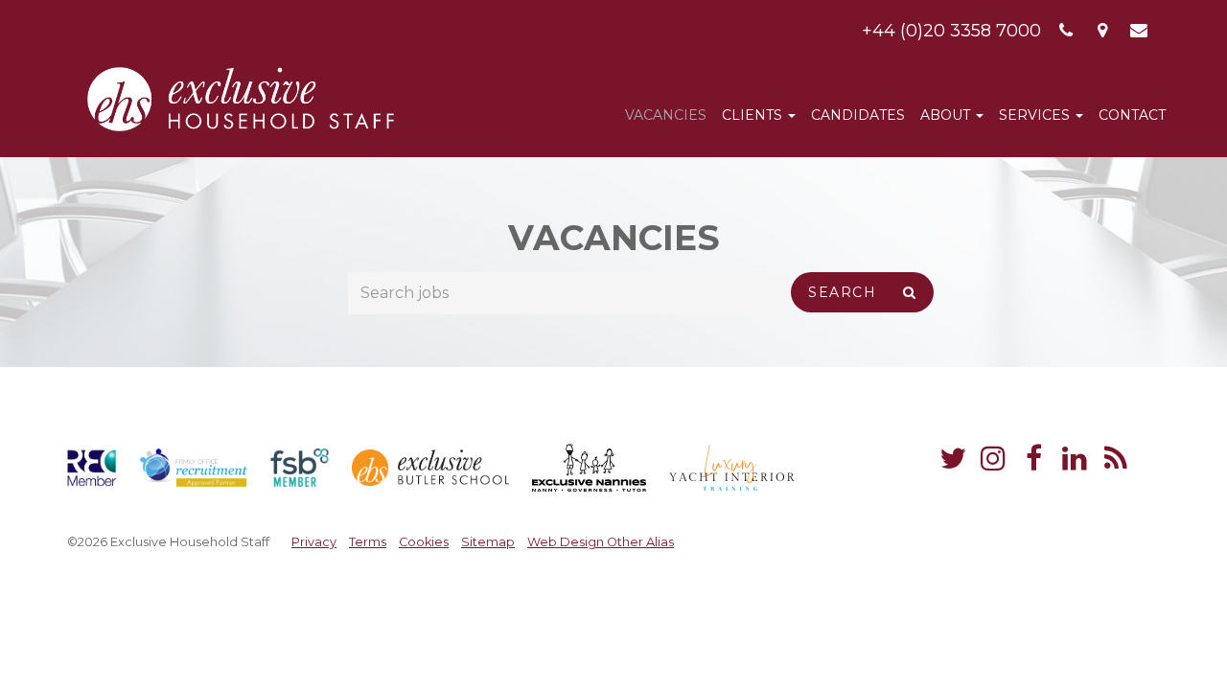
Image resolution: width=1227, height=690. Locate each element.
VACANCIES (665, 115)
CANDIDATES (858, 115)
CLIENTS (754, 115)
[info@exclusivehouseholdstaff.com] (1139, 30)
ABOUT (947, 115)
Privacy (313, 542)
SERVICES (1036, 115)
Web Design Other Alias (600, 542)
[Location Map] (1103, 30)
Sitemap (488, 542)
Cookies (424, 542)
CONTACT (1132, 115)
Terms (367, 542)
